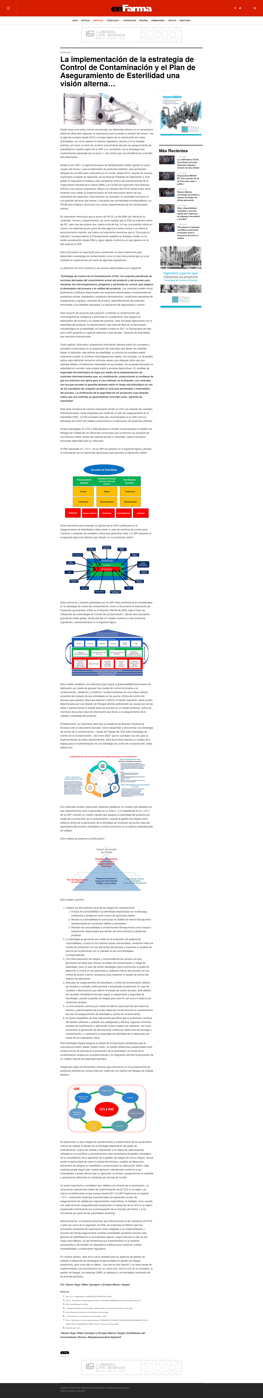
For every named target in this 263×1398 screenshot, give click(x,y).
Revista (172, 20)
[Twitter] (240, 8)
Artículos (98, 20)
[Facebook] (235, 8)
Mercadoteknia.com (122, 1388)
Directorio (185, 20)
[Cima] (180, 114)
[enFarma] (131, 8)
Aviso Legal (80, 1391)
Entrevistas (130, 20)
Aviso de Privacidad (67, 1391)
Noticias (85, 20)
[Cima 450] (180, 276)
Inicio (75, 20)
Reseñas (143, 20)
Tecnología (113, 20)
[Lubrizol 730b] (131, 34)
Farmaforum (157, 20)
